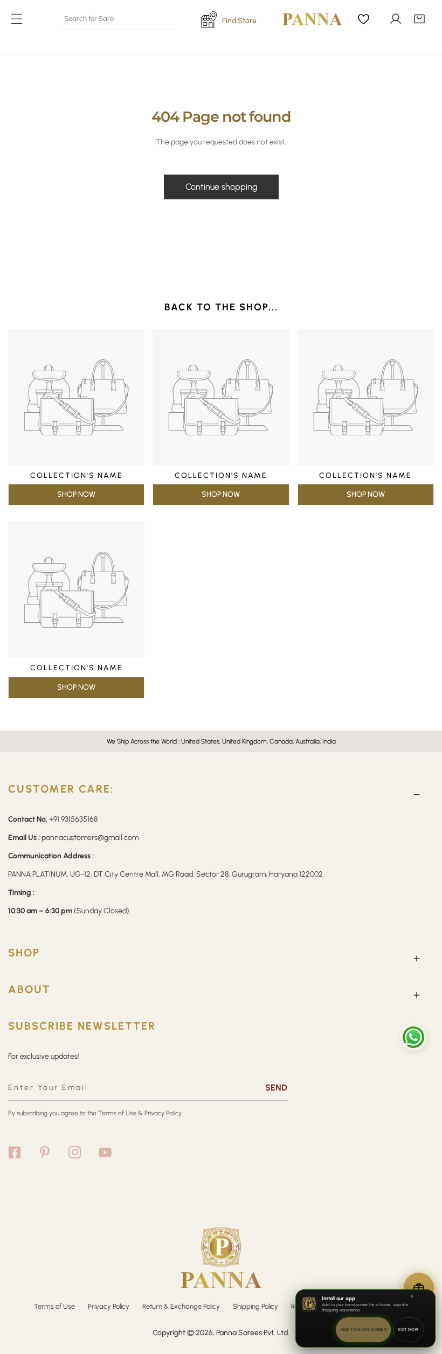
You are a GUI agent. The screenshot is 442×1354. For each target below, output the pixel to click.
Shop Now (76, 494)
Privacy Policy (108, 1306)
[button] (419, 19)
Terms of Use (117, 1113)
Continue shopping (221, 187)
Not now (408, 1329)
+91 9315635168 (73, 819)
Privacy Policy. (163, 1113)
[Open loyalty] (419, 1288)
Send (276, 1087)
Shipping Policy (255, 1306)
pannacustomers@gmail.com (90, 837)
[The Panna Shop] (304, 19)
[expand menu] (17, 19)
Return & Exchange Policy (181, 1306)
